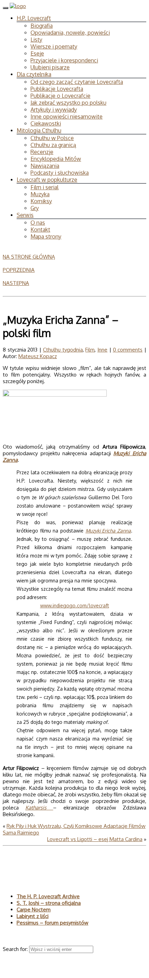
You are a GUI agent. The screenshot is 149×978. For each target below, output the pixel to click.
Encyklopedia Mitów (55, 158)
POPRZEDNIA (19, 270)
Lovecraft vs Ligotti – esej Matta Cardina (94, 839)
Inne (102, 349)
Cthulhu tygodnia (63, 349)
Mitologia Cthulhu (39, 130)
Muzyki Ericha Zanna (108, 531)
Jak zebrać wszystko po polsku (68, 102)
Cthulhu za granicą (53, 144)
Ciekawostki (45, 123)
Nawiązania (44, 165)
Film (90, 349)
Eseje (37, 53)
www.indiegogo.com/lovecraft (74, 605)
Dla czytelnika (34, 74)
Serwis (25, 214)
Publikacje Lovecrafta (56, 88)
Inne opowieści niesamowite (66, 116)
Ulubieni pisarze (50, 67)
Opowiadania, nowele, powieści (70, 32)
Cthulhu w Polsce (52, 138)
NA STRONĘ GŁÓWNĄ (29, 256)
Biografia (41, 25)
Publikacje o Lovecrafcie (60, 95)
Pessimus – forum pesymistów (52, 922)
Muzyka (40, 194)
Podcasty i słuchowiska (59, 172)
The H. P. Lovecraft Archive (48, 896)
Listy (36, 39)
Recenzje (41, 151)
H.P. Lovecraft (34, 18)
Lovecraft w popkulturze (47, 179)
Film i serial (44, 187)
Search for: (16, 949)
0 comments (128, 349)
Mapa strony (45, 236)
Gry (34, 208)
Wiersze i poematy (53, 46)
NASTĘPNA (16, 283)
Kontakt (40, 229)
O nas (37, 222)
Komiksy (41, 201)
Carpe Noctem (34, 909)
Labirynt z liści (33, 916)
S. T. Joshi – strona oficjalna (49, 903)
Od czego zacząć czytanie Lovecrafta (76, 81)
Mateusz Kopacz (37, 356)
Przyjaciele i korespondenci (64, 60)
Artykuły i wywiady (53, 109)
